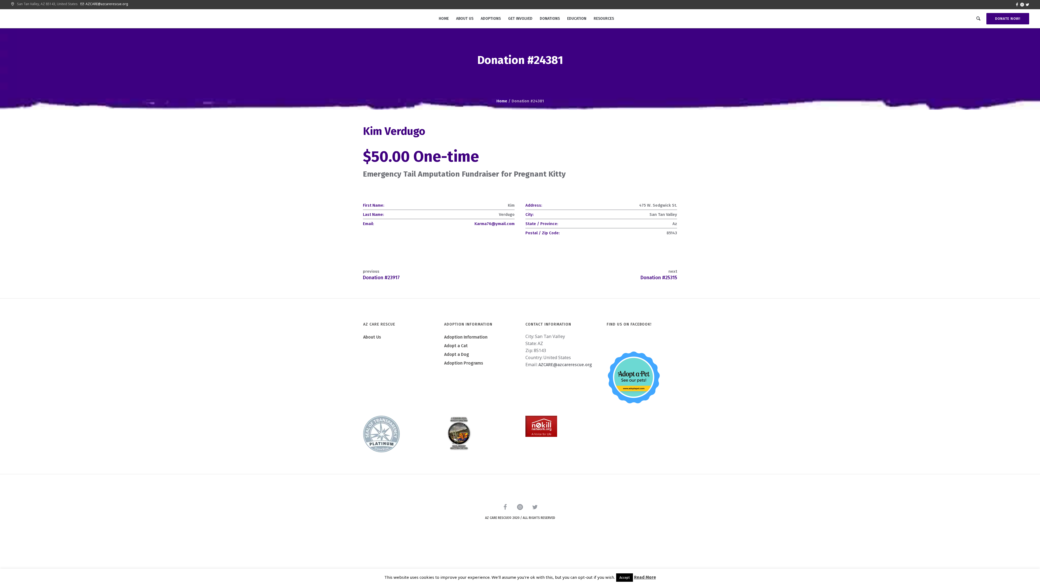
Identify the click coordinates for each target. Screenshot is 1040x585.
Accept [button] (624, 578)
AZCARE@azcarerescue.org (107, 4)
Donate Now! (1007, 19)
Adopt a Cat (456, 345)
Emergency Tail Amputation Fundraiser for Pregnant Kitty (464, 174)
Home (501, 101)
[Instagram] (1022, 5)
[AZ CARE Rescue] (520, 508)
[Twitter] (1027, 5)
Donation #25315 (659, 278)
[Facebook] (1017, 5)
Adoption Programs (463, 363)
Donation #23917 (381, 278)
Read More (645, 577)
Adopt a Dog (456, 354)
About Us (372, 337)
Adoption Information (465, 337)
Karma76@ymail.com (494, 223)
